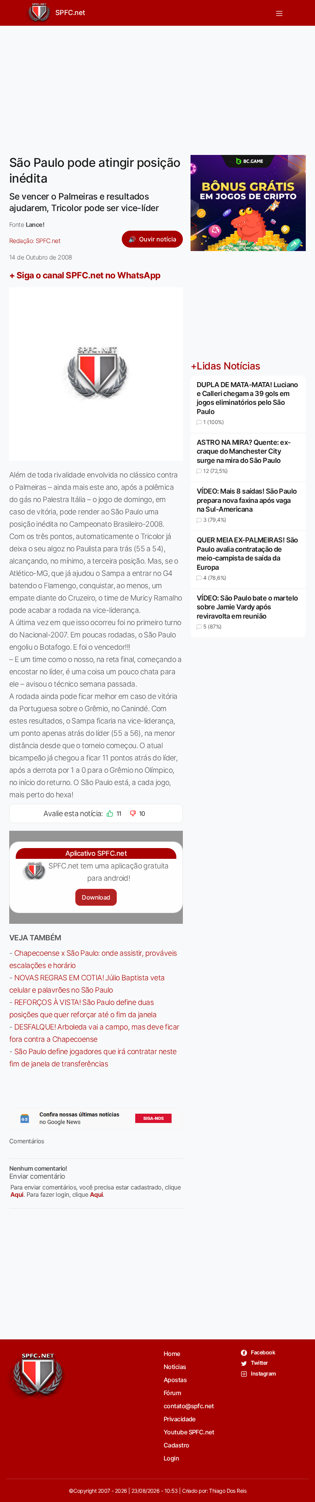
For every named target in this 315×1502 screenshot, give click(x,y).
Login (171, 1458)
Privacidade (180, 1419)
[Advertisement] (157, 86)
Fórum (172, 1393)
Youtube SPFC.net (189, 1432)
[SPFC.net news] (96, 1118)
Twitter (259, 1362)
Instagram (263, 1373)
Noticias (175, 1367)
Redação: (34, 241)
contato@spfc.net (189, 1406)
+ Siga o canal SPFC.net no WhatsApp (85, 275)
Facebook (262, 1352)
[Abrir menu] (279, 13)
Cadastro (176, 1445)
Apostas (175, 1380)
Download (96, 897)
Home (172, 1353)
